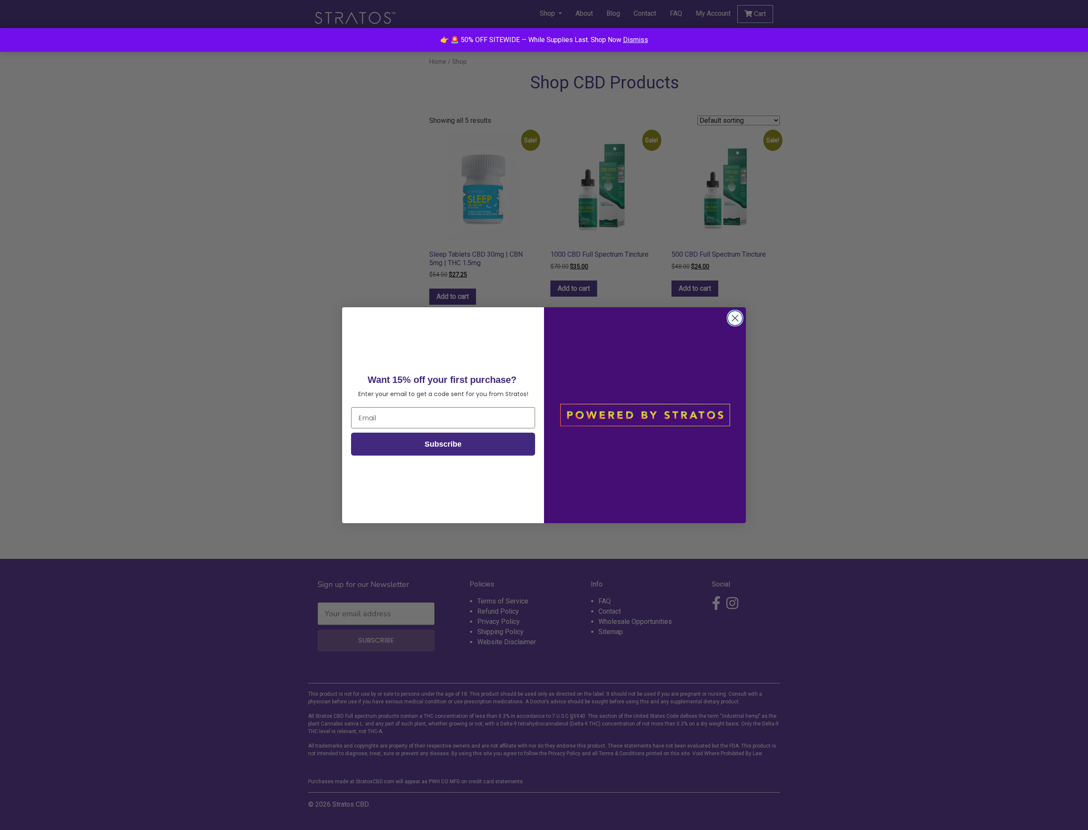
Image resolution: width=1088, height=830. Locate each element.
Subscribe (443, 444)
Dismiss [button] (635, 40)
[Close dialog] (735, 318)
